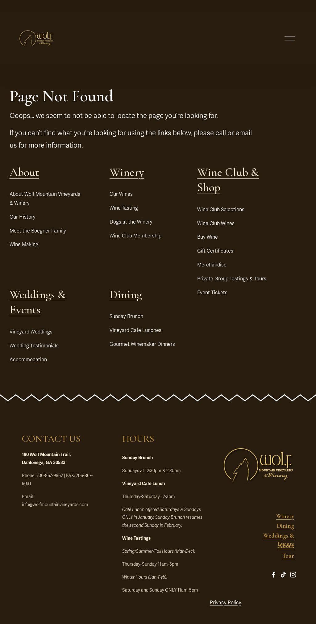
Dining (126, 294)
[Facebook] (273, 575)
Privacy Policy (225, 603)
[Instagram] (293, 575)
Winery (127, 172)
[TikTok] (283, 575)
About (24, 172)
